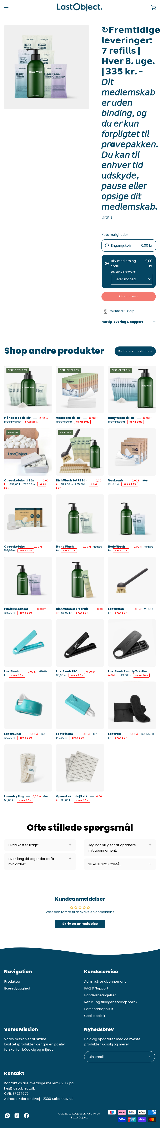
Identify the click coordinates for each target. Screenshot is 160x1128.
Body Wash (116, 547)
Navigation (18, 972)
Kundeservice (101, 972)
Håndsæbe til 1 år (17, 418)
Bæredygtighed (17, 988)
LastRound (12, 734)
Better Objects (79, 1117)
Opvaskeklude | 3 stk (72, 796)
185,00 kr (9, 613)
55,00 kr (66, 613)
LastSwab (11, 672)
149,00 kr (125, 675)
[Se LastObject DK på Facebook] (26, 1116)
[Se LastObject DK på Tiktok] (17, 1116)
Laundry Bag (14, 796)
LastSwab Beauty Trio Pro (127, 672)
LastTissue (64, 734)
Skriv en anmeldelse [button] (80, 923)
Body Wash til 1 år (121, 418)
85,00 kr (61, 675)
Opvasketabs (14, 547)
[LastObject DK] (80, 7)
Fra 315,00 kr (64, 422)
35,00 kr (66, 800)
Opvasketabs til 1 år (19, 480)
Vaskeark (115, 480)
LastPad (114, 734)
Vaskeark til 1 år (68, 418)
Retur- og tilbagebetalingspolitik (110, 1002)
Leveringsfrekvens (123, 272)
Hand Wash (65, 547)
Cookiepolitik (94, 1015)
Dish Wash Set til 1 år (71, 480)
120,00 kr (9, 550)
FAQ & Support (96, 988)
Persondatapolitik (98, 1009)
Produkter (12, 981)
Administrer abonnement (105, 981)
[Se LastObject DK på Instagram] (7, 1116)
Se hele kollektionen (135, 351)
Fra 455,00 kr (116, 422)
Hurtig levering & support (122, 322)
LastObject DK (77, 1113)
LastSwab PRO (67, 672)
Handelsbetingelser (100, 995)
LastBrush (116, 609)
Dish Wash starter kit (72, 609)
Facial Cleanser (16, 609)
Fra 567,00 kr (12, 422)
